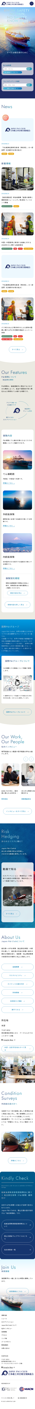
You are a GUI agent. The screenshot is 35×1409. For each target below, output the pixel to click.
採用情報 (4, 1332)
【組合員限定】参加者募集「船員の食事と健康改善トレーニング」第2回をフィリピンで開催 (17, 200)
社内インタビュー (6, 1328)
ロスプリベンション (7, 1322)
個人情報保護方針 (22, 1398)
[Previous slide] (26, 759)
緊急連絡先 (4, 1345)
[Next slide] (31, 759)
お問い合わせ (5, 1348)
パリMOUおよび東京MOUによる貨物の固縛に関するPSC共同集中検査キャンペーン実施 (17, 330)
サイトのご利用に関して (7, 1398)
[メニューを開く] (32, 4)
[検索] (29, 68)
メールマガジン (6, 1342)
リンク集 (4, 1338)
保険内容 (4, 1315)
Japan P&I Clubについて (9, 1325)
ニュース (4, 1319)
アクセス (4, 1335)
